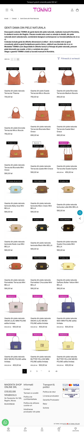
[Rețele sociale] (79, 218)
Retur (45, 404)
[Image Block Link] (71, 390)
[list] (11, 59)
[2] (15, 59)
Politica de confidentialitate (30, 398)
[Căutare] (12, 9)
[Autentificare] (72, 9)
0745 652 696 (10, 391)
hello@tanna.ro (10, 395)
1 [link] (24, 371)
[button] (77, 9)
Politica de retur (49, 392)
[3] (18, 59)
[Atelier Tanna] (42, 10)
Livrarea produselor (51, 396)
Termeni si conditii (31, 393)
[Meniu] (6, 9)
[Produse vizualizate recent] (79, 212)
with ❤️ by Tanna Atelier (71, 424)
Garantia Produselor (51, 400)
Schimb (46, 408)
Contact (27, 389)
